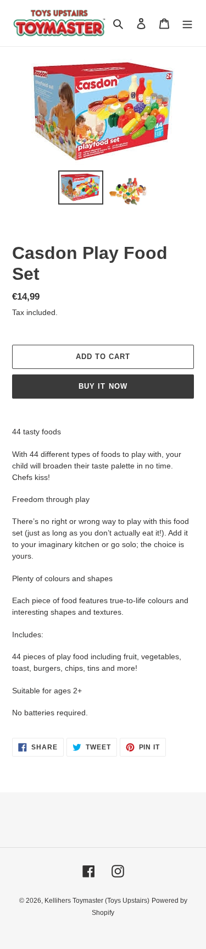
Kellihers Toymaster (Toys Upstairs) (96, 900)
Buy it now (103, 386)
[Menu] (187, 23)
